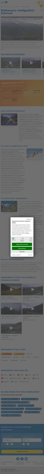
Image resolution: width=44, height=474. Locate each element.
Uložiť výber (22, 251)
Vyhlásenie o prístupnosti (16, 254)
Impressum (30, 254)
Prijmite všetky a (22, 244)
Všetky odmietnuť (22, 248)
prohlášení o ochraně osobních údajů (21, 234)
